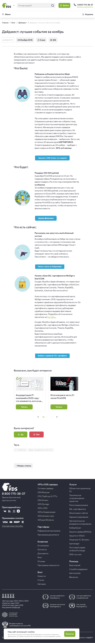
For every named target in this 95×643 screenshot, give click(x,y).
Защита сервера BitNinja (80, 531)
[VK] (4, 511)
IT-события (20, 450)
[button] (38, 417)
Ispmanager (74, 543)
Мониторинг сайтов (78, 513)
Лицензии (79, 539)
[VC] (13, 511)
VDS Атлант (43, 500)
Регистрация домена (78, 505)
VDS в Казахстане (46, 516)
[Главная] (7, 5)
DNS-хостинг (75, 554)
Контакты (42, 549)
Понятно (70, 634)
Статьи (41, 580)
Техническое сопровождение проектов (76, 498)
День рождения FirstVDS (41, 450)
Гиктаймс (51, 317)
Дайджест (8, 40)
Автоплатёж (75, 573)
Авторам (42, 584)
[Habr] (9, 511)
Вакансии (73, 577)
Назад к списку (24, 465)
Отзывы (41, 561)
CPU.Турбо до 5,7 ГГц (47, 496)
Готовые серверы (46, 488)
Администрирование (78, 517)
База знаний (74, 565)
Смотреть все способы (12, 526)
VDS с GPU (43, 508)
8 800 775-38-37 (13, 493)
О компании (43, 545)
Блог (40, 557)
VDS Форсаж (44, 492)
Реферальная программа (49, 531)
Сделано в (82, 637)
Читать (24, 407)
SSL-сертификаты (77, 509)
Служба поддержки (78, 569)
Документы (43, 553)
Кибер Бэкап (75, 528)
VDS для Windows (46, 520)
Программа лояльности (48, 565)
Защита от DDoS (76, 535)
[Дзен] (18, 511)
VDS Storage (43, 504)
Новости (42, 576)
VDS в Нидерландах (47, 512)
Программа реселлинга (48, 534)
